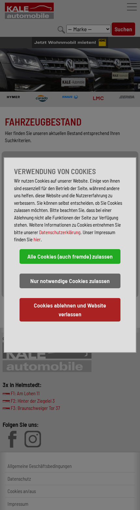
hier (37, 239)
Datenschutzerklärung (59, 232)
